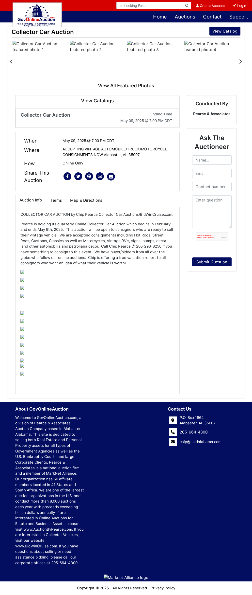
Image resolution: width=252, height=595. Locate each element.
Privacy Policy (163, 588)
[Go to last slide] (12, 61)
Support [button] (238, 17)
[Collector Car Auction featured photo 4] (212, 61)
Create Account (212, 5)
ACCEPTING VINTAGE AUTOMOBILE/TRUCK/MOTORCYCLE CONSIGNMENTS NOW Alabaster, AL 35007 (115, 152)
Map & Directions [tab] (86, 200)
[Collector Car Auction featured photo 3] (154, 61)
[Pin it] (89, 176)
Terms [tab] (56, 200)
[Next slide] (240, 61)
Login (241, 5)
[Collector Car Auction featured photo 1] (40, 61)
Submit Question (211, 261)
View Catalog (224, 31)
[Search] (187, 5)
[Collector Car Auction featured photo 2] (97, 61)
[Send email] (100, 176)
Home (160, 17)
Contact (212, 17)
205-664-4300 (194, 432)
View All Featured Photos (126, 86)
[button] (67, 176)
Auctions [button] (185, 17)
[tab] (30, 201)
